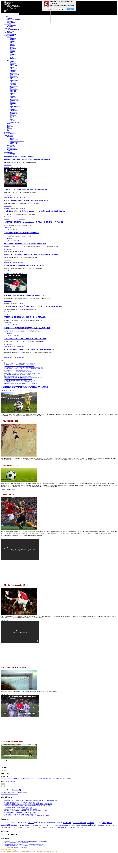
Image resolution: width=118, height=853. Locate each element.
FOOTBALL (14, 778)
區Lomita (12, 93)
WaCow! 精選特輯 (83, 825)
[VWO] (50, 9)
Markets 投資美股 (11, 153)
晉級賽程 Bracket (14, 139)
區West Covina (13, 120)
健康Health (101, 825)
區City (8, 60)
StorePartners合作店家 (9, 155)
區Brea (12, 67)
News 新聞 (5, 825)
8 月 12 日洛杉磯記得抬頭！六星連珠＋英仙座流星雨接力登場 (26, 200)
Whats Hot (8, 781)
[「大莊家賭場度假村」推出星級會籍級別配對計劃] (16, 370)
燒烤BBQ (12, 39)
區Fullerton (13, 81)
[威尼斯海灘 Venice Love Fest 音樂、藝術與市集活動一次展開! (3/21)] (20, 383)
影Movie (7, 828)
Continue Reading (8, 165)
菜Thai (11, 57)
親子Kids (54, 827)
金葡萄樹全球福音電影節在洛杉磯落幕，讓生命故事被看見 (25, 317)
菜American (13, 38)
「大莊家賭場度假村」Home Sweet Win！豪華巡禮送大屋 (25, 339)
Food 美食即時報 (8, 32)
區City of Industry (14, 74)
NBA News (12, 146)
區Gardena (12, 83)
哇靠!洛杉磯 (5, 850)
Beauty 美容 (11, 822)
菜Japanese (13, 48)
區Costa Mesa (13, 76)
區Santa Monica (14, 110)
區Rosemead (13, 104)
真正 (61, 778)
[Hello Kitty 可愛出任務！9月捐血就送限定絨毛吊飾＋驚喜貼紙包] (19, 363)
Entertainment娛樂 (40, 823)
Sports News (38, 825)
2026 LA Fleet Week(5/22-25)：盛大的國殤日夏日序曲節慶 (25, 244)
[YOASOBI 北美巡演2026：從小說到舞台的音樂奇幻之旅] (17, 376)
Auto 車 (6, 822)
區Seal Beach (13, 112)
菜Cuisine (9, 37)
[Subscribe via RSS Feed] (8, 851)
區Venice (12, 117)
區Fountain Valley (14, 80)
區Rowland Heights (15, 106)
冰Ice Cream (10, 126)
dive (5, 778)
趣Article (68, 827)
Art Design (3, 822)
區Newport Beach (14, 100)
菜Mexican (12, 51)
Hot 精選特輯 (7, 132)
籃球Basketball (10, 145)
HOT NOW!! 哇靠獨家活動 (13, 29)
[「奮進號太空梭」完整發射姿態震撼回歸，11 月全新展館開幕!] (19, 364)
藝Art (51, 827)
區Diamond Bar (14, 77)
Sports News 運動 (8, 135)
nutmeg (31, 778)
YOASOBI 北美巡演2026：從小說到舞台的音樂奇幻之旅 (24, 295)
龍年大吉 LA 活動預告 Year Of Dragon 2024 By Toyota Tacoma (19, 156)
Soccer (35, 778)
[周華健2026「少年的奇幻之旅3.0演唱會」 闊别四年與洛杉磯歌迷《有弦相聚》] (23, 373)
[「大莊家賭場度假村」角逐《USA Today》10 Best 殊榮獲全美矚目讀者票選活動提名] (24, 367)
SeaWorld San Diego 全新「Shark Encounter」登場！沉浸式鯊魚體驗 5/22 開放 (33, 306)
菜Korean (12, 50)
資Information (61, 828)
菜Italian (12, 47)
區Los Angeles (13, 94)
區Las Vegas (13, 90)
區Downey (12, 78)
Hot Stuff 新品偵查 (11, 34)
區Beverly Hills (14, 65)
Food (72, 822)
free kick (20, 778)
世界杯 (44, 778)
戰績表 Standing (14, 143)
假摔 (50, 778)
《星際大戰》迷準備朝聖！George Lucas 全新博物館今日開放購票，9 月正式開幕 (33, 222)
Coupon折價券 (23, 823)
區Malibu (12, 96)
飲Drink (9, 125)
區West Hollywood (14, 122)
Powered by (46, 9)
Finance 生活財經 (8, 152)
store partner (52, 825)
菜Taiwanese (13, 55)
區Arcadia (12, 64)
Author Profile (16, 790)
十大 (53, 778)
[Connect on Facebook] (37, 851)
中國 (47, 778)
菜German (12, 45)
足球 (67, 778)
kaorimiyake (6, 167)
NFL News (9, 150)
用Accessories (34, 827)
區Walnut (12, 119)
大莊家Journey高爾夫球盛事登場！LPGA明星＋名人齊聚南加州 (27, 328)
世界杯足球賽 (10, 136)
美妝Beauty (47, 827)
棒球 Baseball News (12, 149)
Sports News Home (45, 825)
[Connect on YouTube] (50, 851)
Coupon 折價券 (7, 24)
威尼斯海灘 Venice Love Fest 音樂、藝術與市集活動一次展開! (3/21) (29, 349)
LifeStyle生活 (107, 823)
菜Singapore (13, 54)
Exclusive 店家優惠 (11, 25)
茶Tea (8, 123)
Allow (70, 9)
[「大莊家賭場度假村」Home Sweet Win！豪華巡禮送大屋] (18, 382)
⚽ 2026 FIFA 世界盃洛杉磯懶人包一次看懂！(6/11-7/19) (24, 265)
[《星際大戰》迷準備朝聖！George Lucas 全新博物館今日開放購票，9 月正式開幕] (23, 369)
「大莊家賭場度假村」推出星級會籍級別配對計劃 (21, 233)
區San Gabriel (13, 107)
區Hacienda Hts (14, 86)
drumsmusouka (4, 390)
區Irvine (12, 87)
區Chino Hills (13, 73)
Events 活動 (7, 28)
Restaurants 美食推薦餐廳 (20, 825)
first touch (8, 778)
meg (28, 778)
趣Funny (13, 781)
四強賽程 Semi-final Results (17, 141)
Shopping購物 (32, 825)
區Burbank (12, 70)
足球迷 (69, 778)
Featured (67, 822)
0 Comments (22, 167)
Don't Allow (61, 9)
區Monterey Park (14, 99)
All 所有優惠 (10, 26)
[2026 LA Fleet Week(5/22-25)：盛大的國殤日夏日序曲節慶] (18, 371)
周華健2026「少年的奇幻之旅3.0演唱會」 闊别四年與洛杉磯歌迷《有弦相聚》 (32, 254)
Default (31, 822)
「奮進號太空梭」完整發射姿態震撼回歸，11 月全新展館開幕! (26, 189)
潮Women (28, 827)
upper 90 (40, 778)
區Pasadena (13, 103)
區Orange (12, 102)
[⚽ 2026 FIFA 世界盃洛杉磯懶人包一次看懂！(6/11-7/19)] (17, 374)
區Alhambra (13, 61)
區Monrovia (13, 97)
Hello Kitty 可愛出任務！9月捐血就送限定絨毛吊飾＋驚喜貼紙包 (27, 159)
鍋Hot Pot (9, 129)
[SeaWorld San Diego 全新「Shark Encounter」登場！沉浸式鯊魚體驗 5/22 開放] (23, 377)
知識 (64, 778)
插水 (58, 778)
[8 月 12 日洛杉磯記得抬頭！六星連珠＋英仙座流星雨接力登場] (19, 366)
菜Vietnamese (13, 58)
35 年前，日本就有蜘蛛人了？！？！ (9, 794)
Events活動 (51, 823)
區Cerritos (12, 71)
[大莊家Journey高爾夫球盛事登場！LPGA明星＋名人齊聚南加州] (19, 380)
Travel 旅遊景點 (69, 825)
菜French (12, 44)
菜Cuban (12, 42)
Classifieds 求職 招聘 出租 (10, 133)
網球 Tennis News (11, 148)
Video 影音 (75, 825)
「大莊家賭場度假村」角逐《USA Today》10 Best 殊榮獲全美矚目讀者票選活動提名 (34, 211)
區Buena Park (13, 68)
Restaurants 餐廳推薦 (9, 35)
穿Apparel (41, 827)
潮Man (25, 827)
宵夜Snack (9, 128)
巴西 (56, 778)
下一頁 (4, 760)
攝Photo (12, 827)
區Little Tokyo (13, 91)
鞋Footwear (84, 827)
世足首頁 (12, 138)
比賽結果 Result (14, 142)
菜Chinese (12, 41)
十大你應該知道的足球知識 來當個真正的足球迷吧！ (26, 387)
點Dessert (9, 130)
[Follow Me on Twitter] (22, 851)
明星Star (21, 827)
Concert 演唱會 (10, 31)
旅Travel (16, 828)
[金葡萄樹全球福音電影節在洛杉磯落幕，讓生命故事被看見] (18, 379)
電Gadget (79, 827)
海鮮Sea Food (13, 52)
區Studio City (13, 113)
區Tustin (12, 116)
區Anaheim (13, 63)
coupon (16, 822)
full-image (24, 778)
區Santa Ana (13, 109)
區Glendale (13, 84)
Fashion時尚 (58, 823)
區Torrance (13, 115)
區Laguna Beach (14, 89)
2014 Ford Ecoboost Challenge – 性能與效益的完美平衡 (14, 792)
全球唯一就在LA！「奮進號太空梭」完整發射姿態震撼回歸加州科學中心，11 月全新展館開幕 (30, 800)
